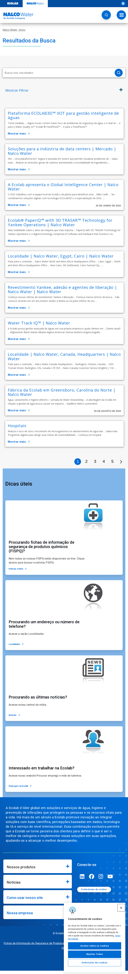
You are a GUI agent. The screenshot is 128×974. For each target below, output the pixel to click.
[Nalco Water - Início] (16, 16)
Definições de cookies (95, 962)
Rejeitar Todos (94, 954)
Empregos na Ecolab (18, 786)
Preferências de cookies (94, 889)
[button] (106, 14)
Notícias (12, 715)
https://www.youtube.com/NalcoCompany (110, 876)
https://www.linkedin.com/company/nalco (82, 876)
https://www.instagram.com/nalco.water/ (101, 876)
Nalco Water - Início (14, 29)
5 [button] (112, 461)
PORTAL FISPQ (16, 569)
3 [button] (95, 461)
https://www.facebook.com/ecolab (91, 876)
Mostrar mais (17, 133)
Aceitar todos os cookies (94, 946)
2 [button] (86, 461)
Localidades (14, 644)
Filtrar (16, 90)
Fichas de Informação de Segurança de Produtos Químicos (40, 943)
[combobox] (57, 73)
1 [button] (78, 461)
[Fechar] (121, 907)
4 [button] (104, 461)
